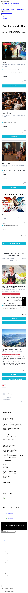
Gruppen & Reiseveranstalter (10, 473)
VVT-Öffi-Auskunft (8, 451)
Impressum (5, 466)
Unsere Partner (6, 476)
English (5, 18)
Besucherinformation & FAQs (10, 471)
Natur (11, 560)
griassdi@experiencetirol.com (11, 436)
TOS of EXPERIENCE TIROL (8, 397)
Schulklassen (6, 475)
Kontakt (5, 464)
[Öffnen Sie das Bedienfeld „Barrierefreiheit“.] (1, 586)
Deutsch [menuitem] (6, 589)
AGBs (4, 468)
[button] (2, 14)
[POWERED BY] (7, 394)
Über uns (10, 564)
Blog (8, 568)
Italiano (5, 16)
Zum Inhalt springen (8, 5)
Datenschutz (6, 467)
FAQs (8, 566)
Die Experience (13, 551)
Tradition (12, 555)
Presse (4, 477)
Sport (11, 558)
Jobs (4, 472)
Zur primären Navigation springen (11, 3)
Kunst (11, 557)
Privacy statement (6, 399)
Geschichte (13, 553)
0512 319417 (7, 434)
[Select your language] (4, 385)
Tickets (9, 562)
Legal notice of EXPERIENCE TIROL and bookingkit (13, 401)
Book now (14, 86)
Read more (5, 76)
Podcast (10, 569)
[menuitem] (8, 588)
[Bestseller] (14, 59)
